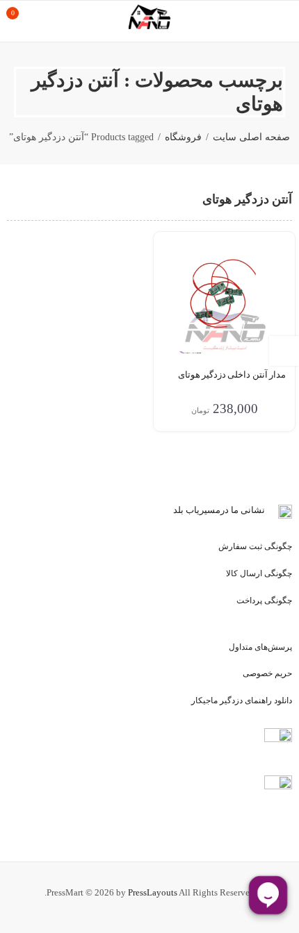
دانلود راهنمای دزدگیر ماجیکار (241, 700)
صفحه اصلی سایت (251, 137)
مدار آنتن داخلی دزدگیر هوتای (232, 374)
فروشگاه (183, 137)
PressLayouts (152, 892)
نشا (258, 510)
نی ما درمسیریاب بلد (212, 510)
